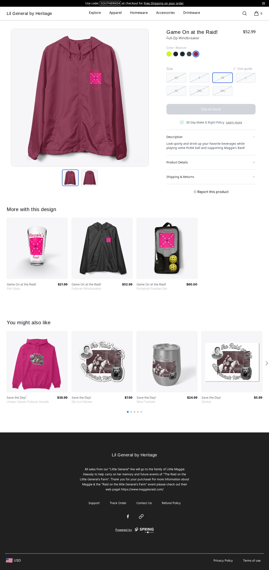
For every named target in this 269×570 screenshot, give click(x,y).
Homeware (139, 12)
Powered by (123, 530)
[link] (37, 248)
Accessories (165, 12)
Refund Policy (171, 503)
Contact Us (144, 503)
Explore (95, 12)
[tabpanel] (80, 98)
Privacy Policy (223, 560)
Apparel (115, 12)
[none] (242, 69)
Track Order (118, 503)
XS (176, 78)
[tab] (70, 178)
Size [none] (169, 68)
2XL (199, 91)
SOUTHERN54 (110, 3)
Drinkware (191, 12)
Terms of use (252, 560)
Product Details (177, 162)
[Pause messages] (263, 3)
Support (94, 503)
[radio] (176, 78)
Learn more (234, 122)
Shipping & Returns (180, 177)
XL (176, 91)
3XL (222, 91)
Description (174, 137)
